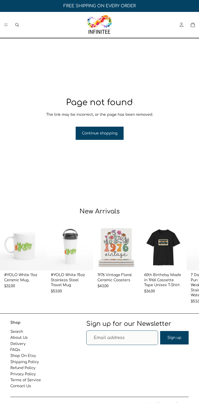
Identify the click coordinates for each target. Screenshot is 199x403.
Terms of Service (25, 380)
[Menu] (6, 25)
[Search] (17, 25)
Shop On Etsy (23, 356)
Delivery (18, 344)
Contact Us (20, 386)
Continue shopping (99, 133)
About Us (19, 338)
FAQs (15, 349)
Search (16, 331)
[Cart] (192, 25)
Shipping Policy (24, 362)
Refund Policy (22, 368)
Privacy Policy (23, 374)
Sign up (174, 338)
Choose (136, 262)
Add (89, 262)
